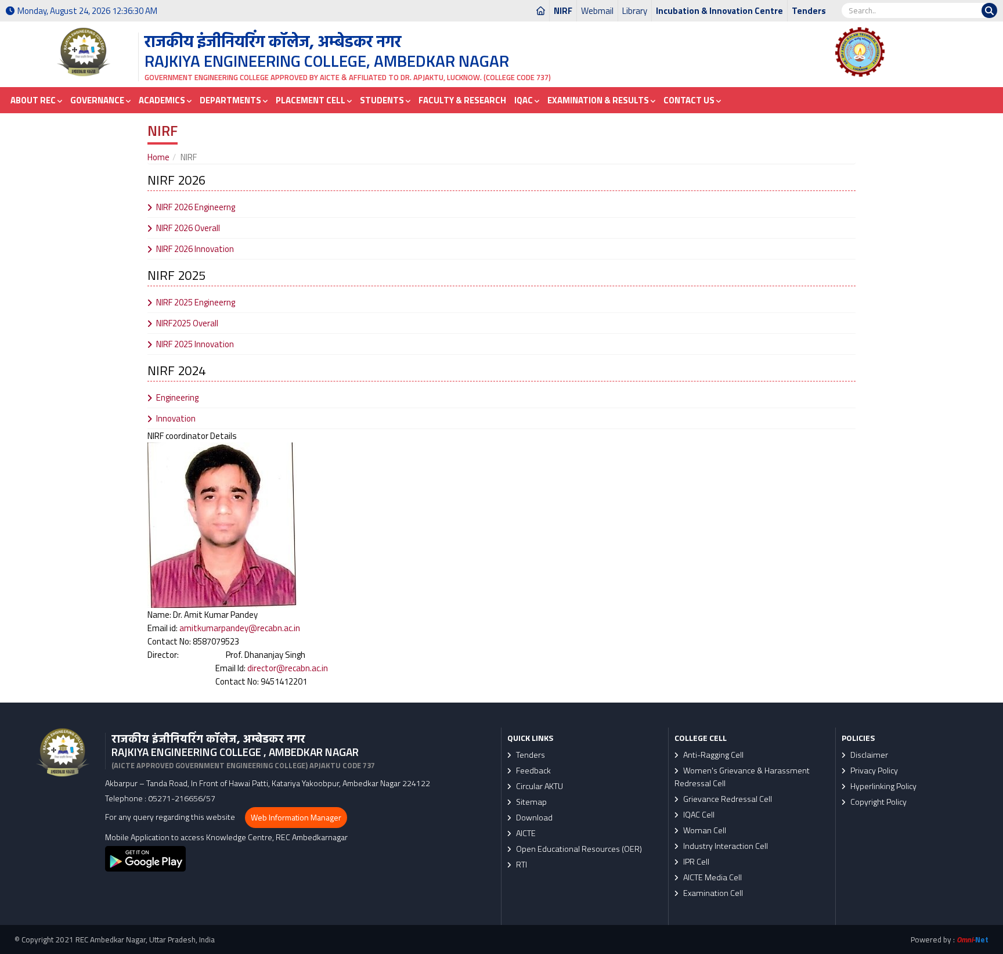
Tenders (809, 10)
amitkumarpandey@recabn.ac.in (239, 628)
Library (634, 10)
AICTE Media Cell (711, 877)
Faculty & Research (462, 100)
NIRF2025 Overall (187, 323)
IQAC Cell (698, 814)
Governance (98, 100)
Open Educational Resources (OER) (578, 849)
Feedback (532, 770)
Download (533, 817)
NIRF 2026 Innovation (195, 248)
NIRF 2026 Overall (188, 228)
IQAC (524, 100)
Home (158, 157)
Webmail (597, 10)
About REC (33, 100)
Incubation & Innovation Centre (719, 10)
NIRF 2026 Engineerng (195, 207)
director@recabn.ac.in (287, 668)
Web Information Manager (296, 817)
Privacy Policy (873, 770)
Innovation (176, 418)
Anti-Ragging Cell (712, 754)
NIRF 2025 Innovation (195, 344)
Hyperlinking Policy (883, 786)
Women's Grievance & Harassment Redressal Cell (742, 777)
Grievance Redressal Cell (726, 799)
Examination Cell (712, 893)
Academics (163, 100)
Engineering (177, 397)
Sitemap (530, 801)
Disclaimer (868, 754)
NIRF (563, 10)
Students (383, 100)
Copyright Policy (878, 801)
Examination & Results (599, 100)
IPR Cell (695, 861)
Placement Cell (311, 100)
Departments (231, 100)
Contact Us (689, 100)
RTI (520, 864)
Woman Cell (703, 830)
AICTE (525, 833)
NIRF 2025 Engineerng (195, 302)
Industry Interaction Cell (724, 846)
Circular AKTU (538, 786)
